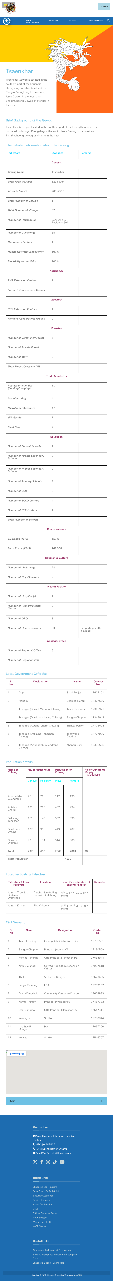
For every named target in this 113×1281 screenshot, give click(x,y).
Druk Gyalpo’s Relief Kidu (46, 1191)
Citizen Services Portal (45, 1213)
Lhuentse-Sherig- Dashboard (48, 1262)
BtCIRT (37, 1209)
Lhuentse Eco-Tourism (45, 1187)
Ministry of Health (42, 1222)
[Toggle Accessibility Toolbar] (6, 21)
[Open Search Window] (108, 20)
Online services (96, 21)
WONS (79, 1275)
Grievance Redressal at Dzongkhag (52, 1250)
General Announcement (33, 22)
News (8, 21)
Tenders (72, 21)
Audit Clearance (41, 1200)
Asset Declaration (43, 1204)
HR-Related (53, 21)
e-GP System (40, 1226)
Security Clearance (43, 1195)
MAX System (40, 1217)
